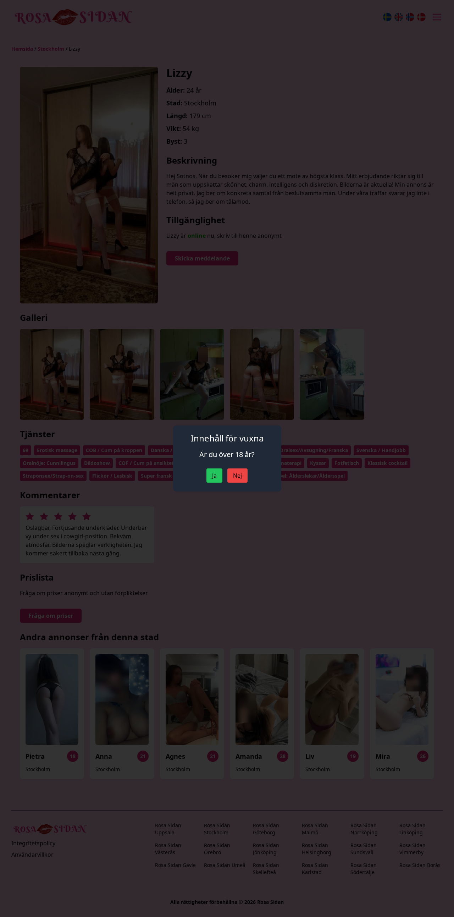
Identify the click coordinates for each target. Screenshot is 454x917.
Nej (237, 475)
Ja (214, 475)
